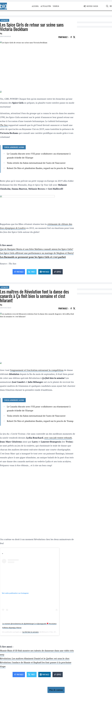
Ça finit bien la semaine (30, 632)
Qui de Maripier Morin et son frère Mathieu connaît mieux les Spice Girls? (36, 249)
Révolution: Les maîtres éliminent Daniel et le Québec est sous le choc (35, 658)
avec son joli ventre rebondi (58, 437)
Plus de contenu (56, 690)
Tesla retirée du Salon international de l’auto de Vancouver (36, 162)
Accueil (35, 6)
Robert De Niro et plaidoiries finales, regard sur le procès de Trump (40, 168)
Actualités (45, 6)
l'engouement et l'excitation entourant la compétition (36, 370)
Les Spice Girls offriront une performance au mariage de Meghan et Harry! (37, 253)
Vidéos (56, 6)
